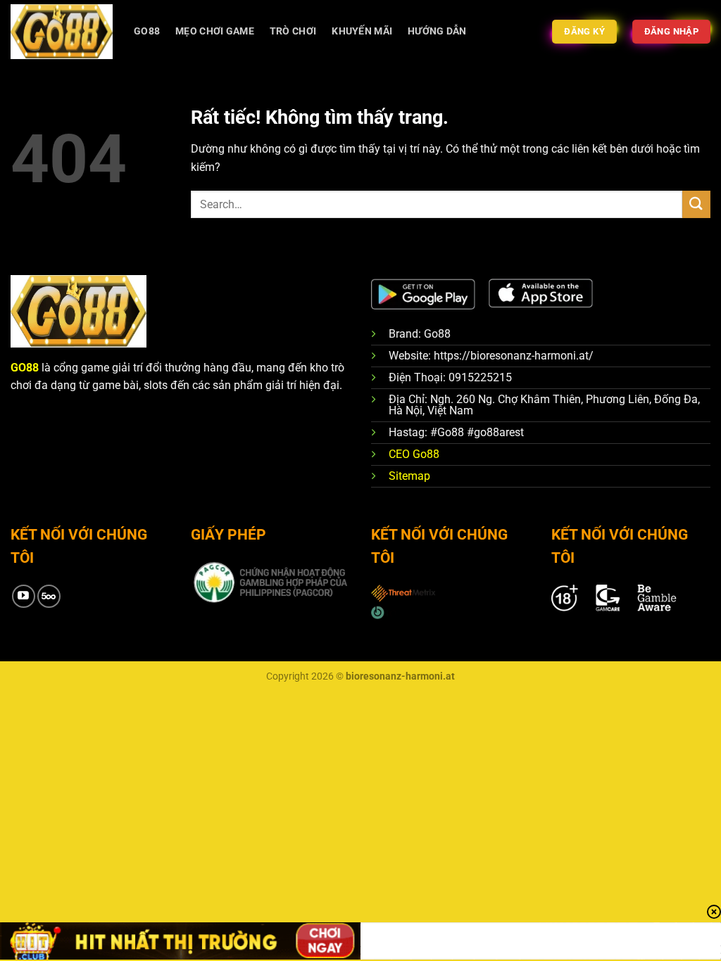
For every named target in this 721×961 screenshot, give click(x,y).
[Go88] (62, 31)
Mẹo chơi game (214, 31)
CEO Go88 (414, 454)
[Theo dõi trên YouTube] (23, 596)
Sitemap (409, 476)
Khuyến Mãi (362, 31)
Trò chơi (293, 31)
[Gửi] (696, 204)
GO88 (147, 31)
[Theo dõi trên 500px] (49, 596)
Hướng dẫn (437, 31)
